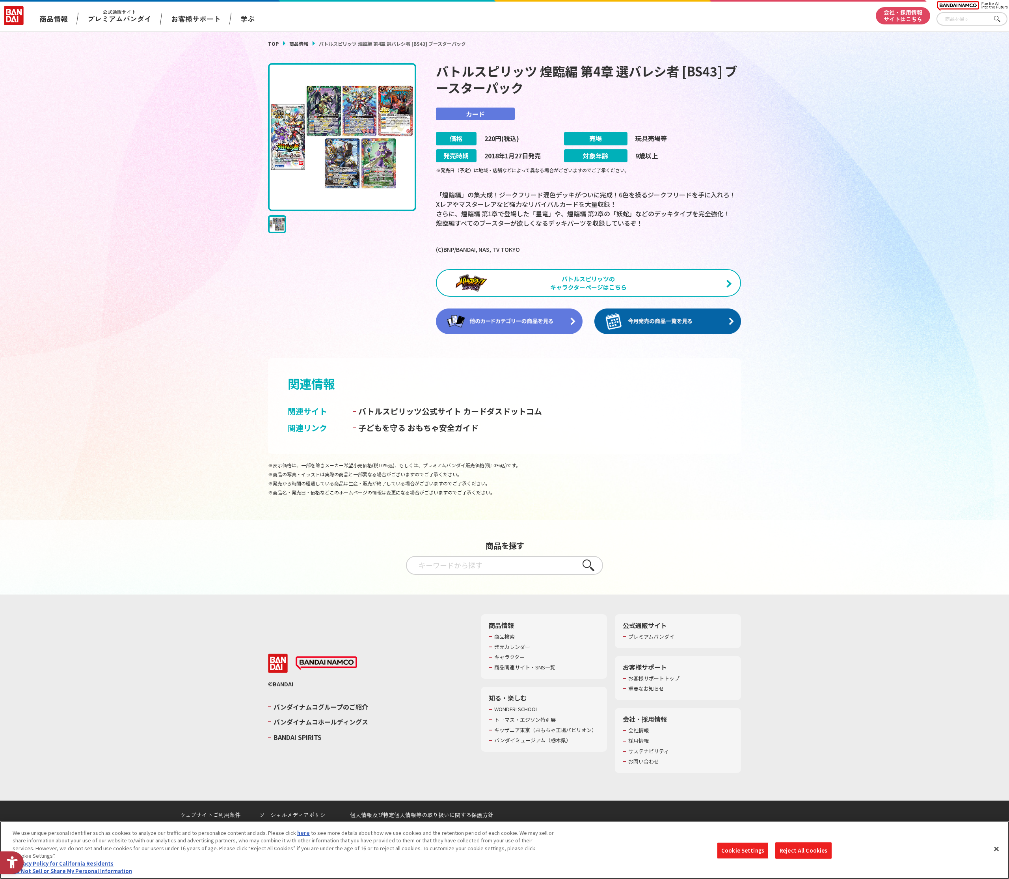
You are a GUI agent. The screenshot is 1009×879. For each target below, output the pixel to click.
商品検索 (504, 636)
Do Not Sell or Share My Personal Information (72, 871)
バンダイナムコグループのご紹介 (321, 706)
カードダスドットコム (502, 411)
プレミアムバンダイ (651, 636)
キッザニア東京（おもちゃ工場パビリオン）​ (545, 730)
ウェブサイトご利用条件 (210, 815)
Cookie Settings (742, 850)
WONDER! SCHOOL (516, 709)
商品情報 (298, 43)
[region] (504, 850)
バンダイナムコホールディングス (321, 721)
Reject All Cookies (803, 850)
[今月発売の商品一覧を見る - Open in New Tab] (667, 321)
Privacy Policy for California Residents (63, 863)
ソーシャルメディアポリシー (295, 815)
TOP (273, 43)
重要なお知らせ (646, 688)
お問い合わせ (643, 761)
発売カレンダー (512, 646)
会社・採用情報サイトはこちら (903, 15)
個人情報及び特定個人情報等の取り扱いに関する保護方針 (421, 815)
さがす (1001, 19)
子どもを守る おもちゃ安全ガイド (418, 427)
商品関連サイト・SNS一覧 (524, 667)
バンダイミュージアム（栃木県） (532, 740)
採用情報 (638, 740)
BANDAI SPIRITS (298, 737)
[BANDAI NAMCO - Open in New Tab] (326, 663)
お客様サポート (196, 18)
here (303, 832)
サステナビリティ (648, 751)
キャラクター (509, 657)
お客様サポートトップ (653, 678)
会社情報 (638, 730)
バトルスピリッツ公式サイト (409, 411)
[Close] (996, 849)
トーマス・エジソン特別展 (525, 719)
